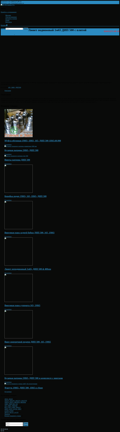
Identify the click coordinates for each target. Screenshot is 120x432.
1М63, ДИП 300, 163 (11, 404)
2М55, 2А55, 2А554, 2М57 (12, 409)
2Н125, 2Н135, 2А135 (11, 412)
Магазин (8, 15)
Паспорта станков (11, 18)
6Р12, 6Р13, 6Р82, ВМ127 (12, 407)
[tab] (61, 91)
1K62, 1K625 (8, 399)
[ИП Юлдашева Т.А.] (8, 5)
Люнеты (7, 414)
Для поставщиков (11, 17)
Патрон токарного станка (12, 416)
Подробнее (8, 144)
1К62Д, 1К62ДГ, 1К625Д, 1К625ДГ (15, 400)
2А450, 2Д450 (8, 411)
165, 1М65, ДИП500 (14, 87)
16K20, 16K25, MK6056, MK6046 (15, 402)
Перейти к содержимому (9, 12)
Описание (7, 90)
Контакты (8, 22)
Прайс (7, 20)
